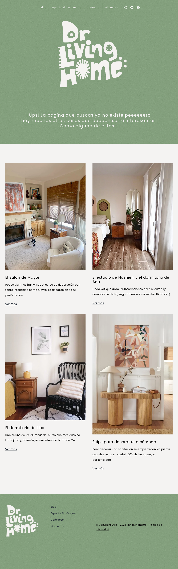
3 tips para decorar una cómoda (124, 441)
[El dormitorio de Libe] (45, 316)
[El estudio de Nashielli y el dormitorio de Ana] (132, 165)
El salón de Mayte (22, 277)
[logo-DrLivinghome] (92, 21)
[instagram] (125, 7)
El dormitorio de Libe (24, 427)
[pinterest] (131, 7)
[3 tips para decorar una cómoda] (132, 316)
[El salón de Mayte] (45, 165)
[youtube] (138, 7)
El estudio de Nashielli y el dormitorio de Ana (130, 279)
